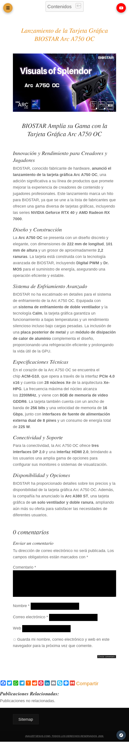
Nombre (21, 605)
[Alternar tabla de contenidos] (76, 5)
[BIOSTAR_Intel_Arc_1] (64, 110)
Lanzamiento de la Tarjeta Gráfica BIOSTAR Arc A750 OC (64, 34)
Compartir (87, 683)
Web (17, 628)
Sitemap (25, 719)
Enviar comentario (106, 656)
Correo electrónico (30, 617)
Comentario (24, 567)
